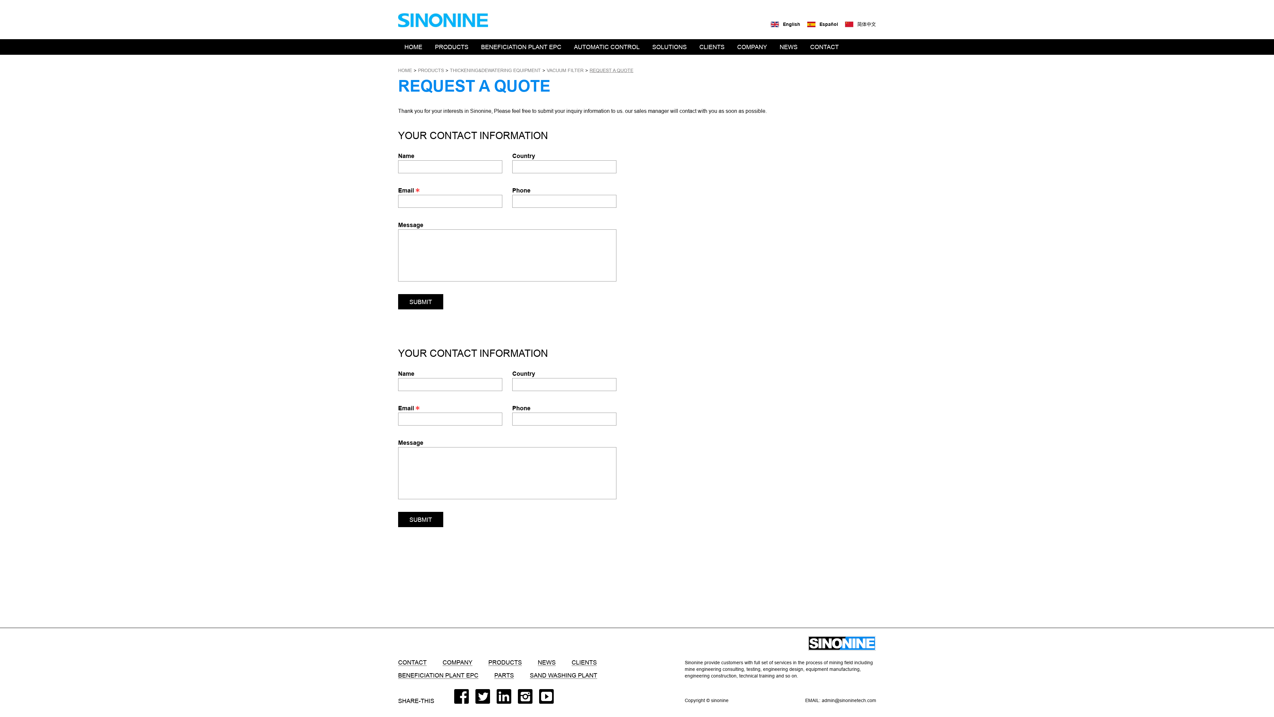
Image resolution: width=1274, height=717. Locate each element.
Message (410, 224)
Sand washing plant (563, 675)
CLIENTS (712, 46)
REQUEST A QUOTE (611, 70)
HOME (413, 46)
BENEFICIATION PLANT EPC (521, 46)
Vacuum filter (565, 70)
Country (523, 155)
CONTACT (824, 46)
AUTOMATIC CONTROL (607, 46)
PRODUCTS (451, 46)
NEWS (789, 46)
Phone (521, 190)
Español (828, 24)
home (405, 70)
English (791, 24)
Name (406, 155)
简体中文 (866, 24)
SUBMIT (420, 301)
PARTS (504, 675)
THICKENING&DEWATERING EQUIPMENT (495, 70)
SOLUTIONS (669, 46)
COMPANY (752, 46)
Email (407, 190)
